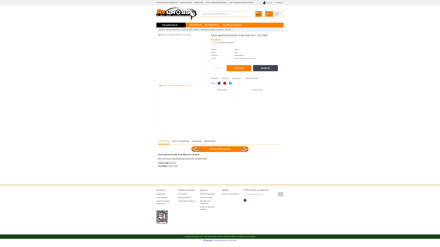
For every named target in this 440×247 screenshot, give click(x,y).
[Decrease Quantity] (213, 68)
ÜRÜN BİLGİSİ (164, 141)
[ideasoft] (208, 240)
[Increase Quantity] (222, 68)
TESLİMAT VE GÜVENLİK (232, 25)
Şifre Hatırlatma (184, 197)
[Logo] (176, 14)
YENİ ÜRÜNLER (195, 25)
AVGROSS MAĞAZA (186, 3)
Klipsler (237, 49)
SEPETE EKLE (239, 68)
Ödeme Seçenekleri (207, 194)
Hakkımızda (160, 194)
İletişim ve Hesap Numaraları (162, 202)
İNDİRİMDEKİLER (212, 25)
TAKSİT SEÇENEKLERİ (180, 141)
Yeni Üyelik (278, 3)
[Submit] (280, 194)
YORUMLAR (196, 141)
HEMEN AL (265, 68)
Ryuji (236, 52)
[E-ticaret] (219, 240)
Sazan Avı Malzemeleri (230, 194)
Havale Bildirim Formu (186, 201)
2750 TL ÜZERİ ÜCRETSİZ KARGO (216, 3)
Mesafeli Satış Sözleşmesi (205, 202)
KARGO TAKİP (199, 3)
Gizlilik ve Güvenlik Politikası (207, 208)
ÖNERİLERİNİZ (210, 141)
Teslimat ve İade (206, 197)
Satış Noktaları (162, 197)
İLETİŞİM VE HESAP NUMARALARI (166, 3)
